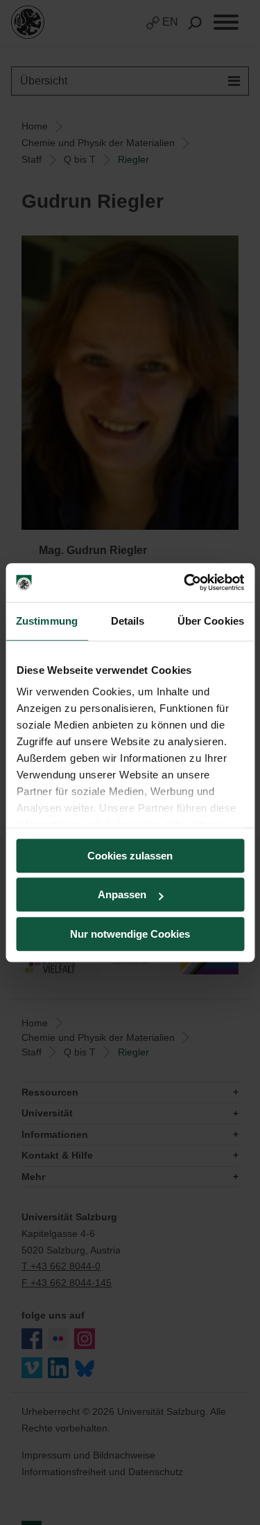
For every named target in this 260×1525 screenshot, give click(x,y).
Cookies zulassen (130, 856)
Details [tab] (128, 621)
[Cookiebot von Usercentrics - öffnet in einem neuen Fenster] (185, 582)
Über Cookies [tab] (210, 621)
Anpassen (122, 894)
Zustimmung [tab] (47, 621)
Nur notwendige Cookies (130, 934)
